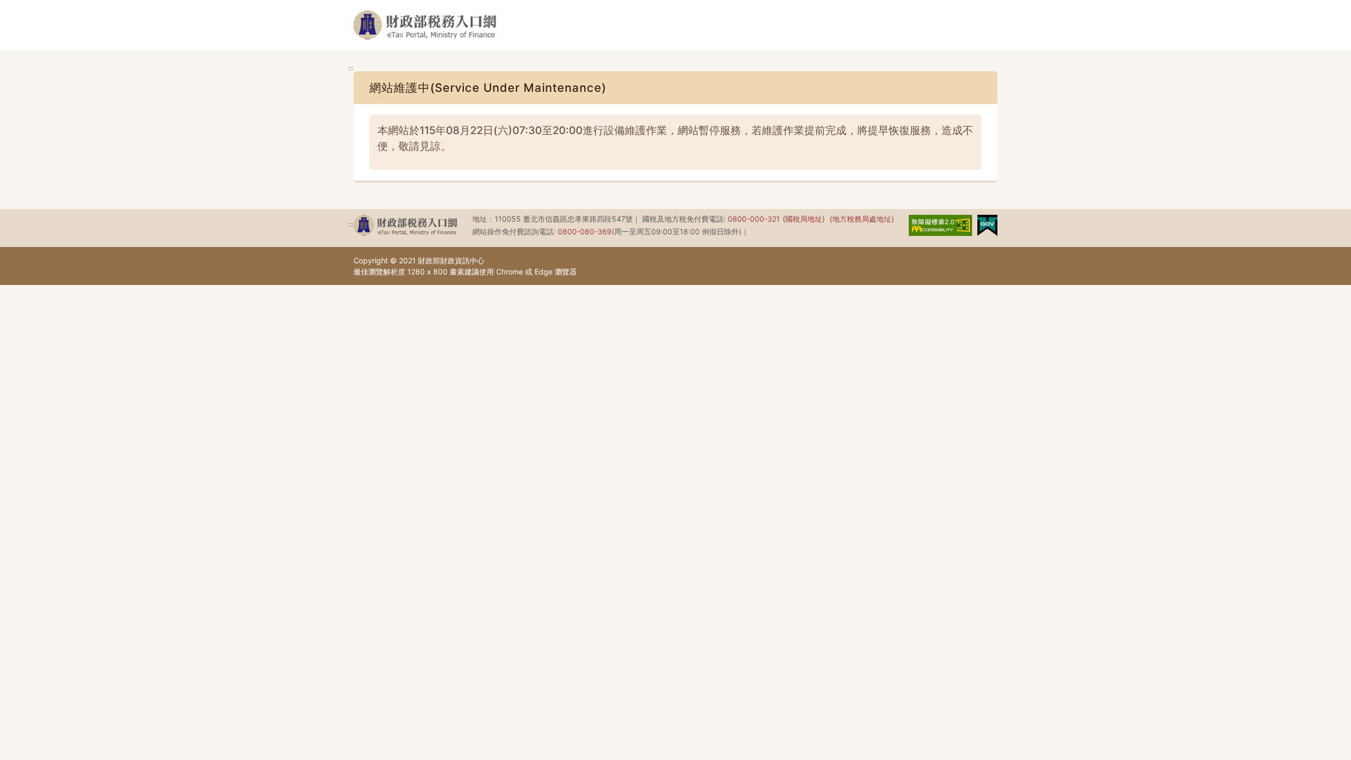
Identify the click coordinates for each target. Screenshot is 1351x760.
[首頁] (425, 25)
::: (350, 68)
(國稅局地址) (804, 218)
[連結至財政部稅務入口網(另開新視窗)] (405, 225)
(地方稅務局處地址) (862, 218)
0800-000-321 (754, 218)
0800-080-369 (585, 231)
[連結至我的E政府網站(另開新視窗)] (987, 224)
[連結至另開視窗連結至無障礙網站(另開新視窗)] (940, 224)
